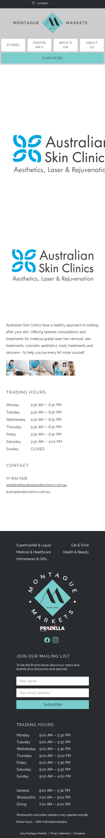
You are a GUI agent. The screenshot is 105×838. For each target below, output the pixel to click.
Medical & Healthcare (33, 552)
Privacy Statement (60, 833)
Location (42, 3)
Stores (13, 45)
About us (92, 45)
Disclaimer (79, 833)
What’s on (65, 45)
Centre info (39, 45)
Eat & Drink (80, 545)
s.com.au (28, 492)
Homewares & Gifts (31, 559)
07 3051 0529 (16, 478)
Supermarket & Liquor (33, 545)
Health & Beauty (76, 552)
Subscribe (52, 58)
